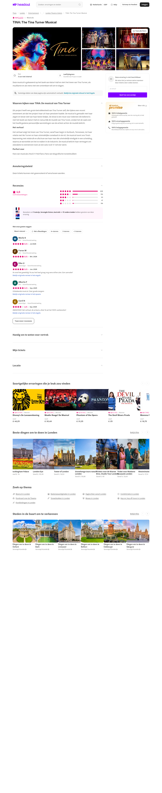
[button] (47, 48)
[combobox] (59, 4)
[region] (30, 399)
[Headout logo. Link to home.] (21, 4)
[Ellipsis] (42, 14)
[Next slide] (147, 432)
